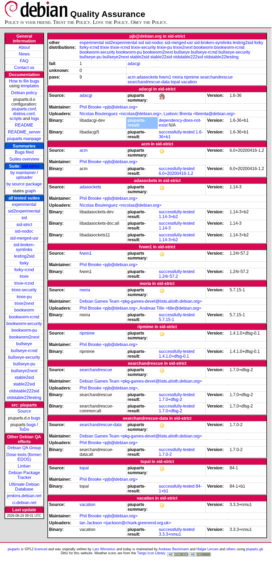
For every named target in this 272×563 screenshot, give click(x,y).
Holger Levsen (207, 549)
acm (131, 77)
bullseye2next (24, 371)
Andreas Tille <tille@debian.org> (170, 308)
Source (24, 411)
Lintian (24, 466)
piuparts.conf (24, 109)
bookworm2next (24, 337)
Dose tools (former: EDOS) (24, 457)
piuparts (14, 549)
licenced (40, 549)
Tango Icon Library (151, 553)
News (24, 54)
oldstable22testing (24, 397)
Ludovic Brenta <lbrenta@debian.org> (199, 113)
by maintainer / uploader (24, 175)
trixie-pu (24, 297)
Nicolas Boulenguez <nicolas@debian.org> (120, 113)
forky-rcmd (24, 269)
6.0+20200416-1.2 (176, 173)
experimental (24, 204)
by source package (24, 184)
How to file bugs (24, 81)
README (24, 125)
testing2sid (24, 256)
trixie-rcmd (24, 283)
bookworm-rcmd (24, 317)
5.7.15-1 (166, 319)
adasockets (147, 77)
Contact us (24, 67)
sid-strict (30, 166)
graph (30, 191)
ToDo (24, 429)
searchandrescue (216, 77)
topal (175, 82)
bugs (35, 418)
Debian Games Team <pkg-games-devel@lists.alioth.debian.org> (141, 301)
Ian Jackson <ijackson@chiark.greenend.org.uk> (125, 523)
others (231, 549)
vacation (189, 82)
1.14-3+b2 (168, 216)
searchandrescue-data (149, 82)
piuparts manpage (24, 138)
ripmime (191, 77)
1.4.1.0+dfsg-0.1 (174, 356)
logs (35, 118)
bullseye (24, 343)
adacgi (134, 63)
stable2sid (24, 377)
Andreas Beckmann (174, 549)
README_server (24, 132)
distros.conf (23, 113)
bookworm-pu (24, 330)
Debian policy (24, 92)
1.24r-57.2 (168, 276)
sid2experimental (24, 211)
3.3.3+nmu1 (170, 534)
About (24, 47)
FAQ (24, 61)
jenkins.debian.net (24, 495)
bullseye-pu (24, 364)
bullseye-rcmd (24, 350)
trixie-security (24, 290)
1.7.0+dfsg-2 (170, 399)
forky (24, 263)
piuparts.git (254, 549)
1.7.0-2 (165, 454)
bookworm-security (24, 323)
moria (177, 77)
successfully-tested (177, 132)
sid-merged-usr (24, 238)
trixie (24, 276)
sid (24, 217)
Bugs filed (24, 152)
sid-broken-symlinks (24, 247)
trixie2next (24, 303)
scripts (16, 118)
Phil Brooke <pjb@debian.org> (109, 107)
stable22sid (24, 384)
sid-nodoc (24, 231)
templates (30, 86)
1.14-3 (165, 228)
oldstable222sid (24, 391)
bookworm (24, 310)
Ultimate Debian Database (24, 486)
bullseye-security (24, 357)
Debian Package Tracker (24, 475)
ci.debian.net (24, 502)
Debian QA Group (24, 447)
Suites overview (24, 159)
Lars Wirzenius (104, 549)
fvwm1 (165, 77)
